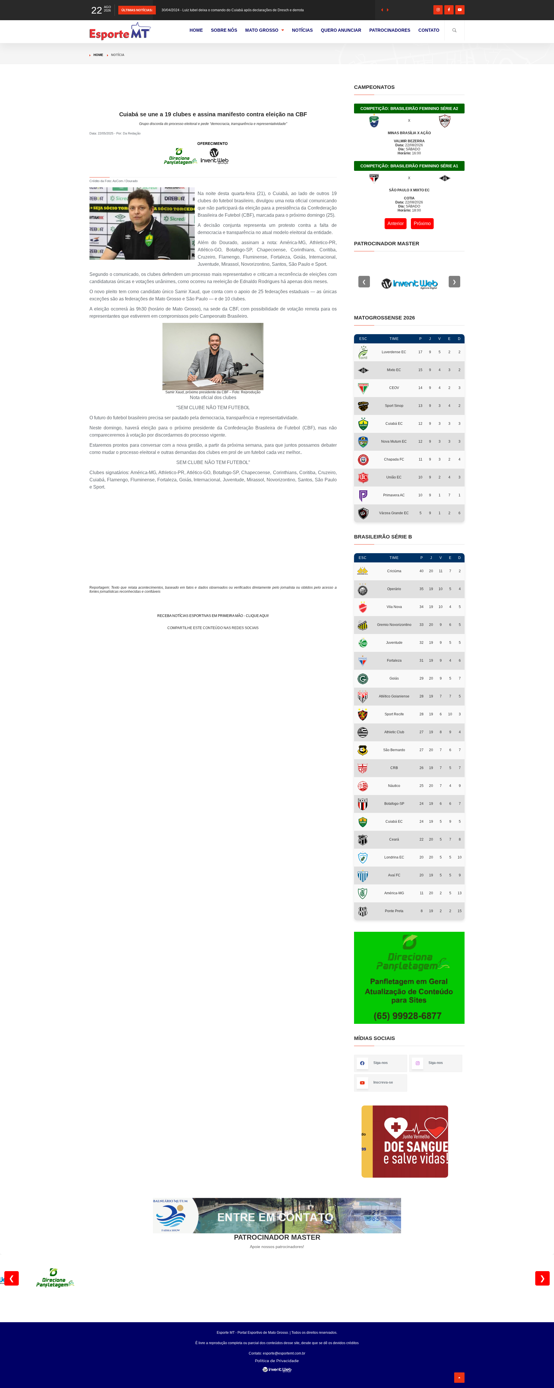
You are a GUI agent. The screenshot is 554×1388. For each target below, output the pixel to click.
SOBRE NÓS (224, 30)
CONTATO (428, 30)
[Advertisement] (213, 97)
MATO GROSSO (261, 30)
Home (98, 55)
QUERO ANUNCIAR (341, 30)
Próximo (422, 223)
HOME (196, 30)
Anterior (396, 223)
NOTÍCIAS (302, 30)
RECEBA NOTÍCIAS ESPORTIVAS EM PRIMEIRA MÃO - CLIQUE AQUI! (213, 616)
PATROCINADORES (389, 30)
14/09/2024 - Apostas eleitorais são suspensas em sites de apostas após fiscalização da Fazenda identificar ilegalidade (255, 10)
